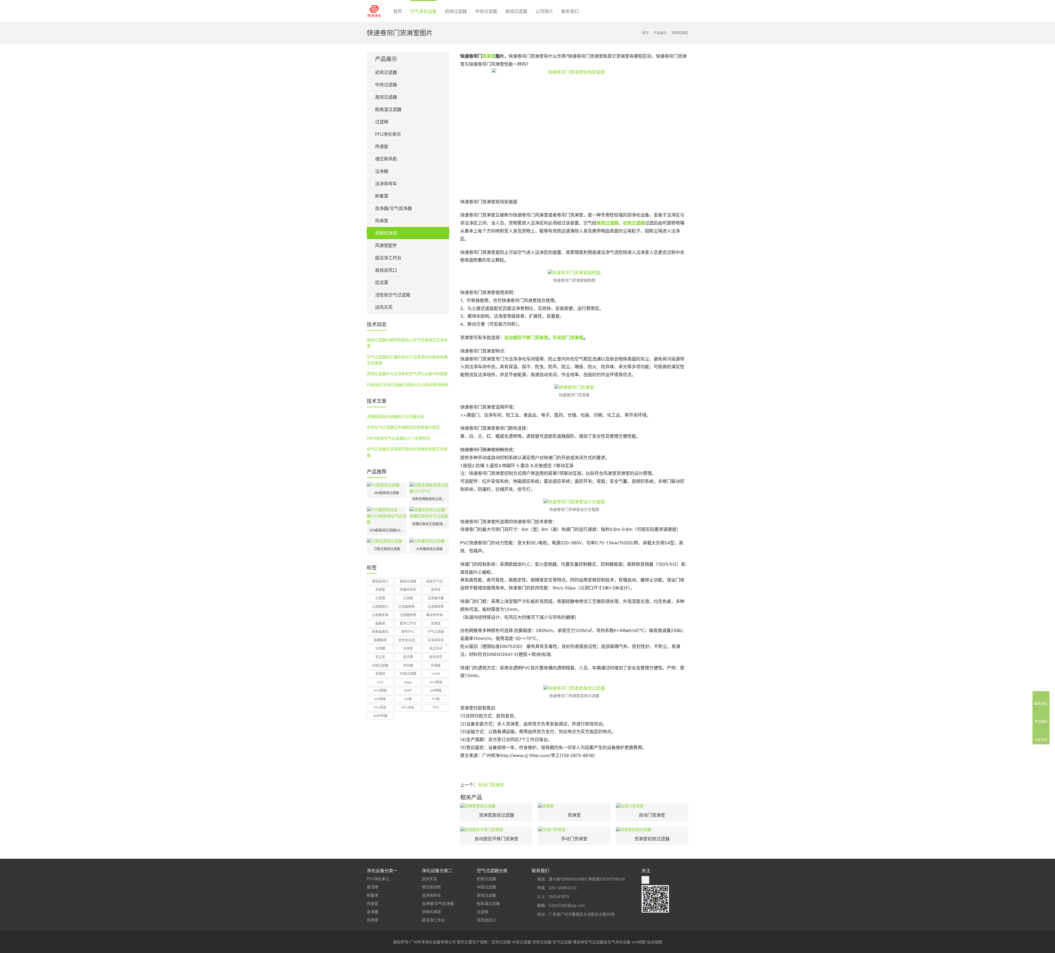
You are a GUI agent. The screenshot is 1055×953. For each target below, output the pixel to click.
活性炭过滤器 (408, 640)
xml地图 (639, 942)
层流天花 (435, 657)
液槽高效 (380, 640)
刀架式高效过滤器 (387, 549)
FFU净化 (407, 707)
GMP (408, 690)
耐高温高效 (380, 632)
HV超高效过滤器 (386, 493)
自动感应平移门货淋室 (526, 337)
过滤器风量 (435, 598)
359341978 (559, 896)
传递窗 (381, 146)
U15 (380, 682)
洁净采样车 (386, 183)
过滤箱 (408, 598)
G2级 (408, 699)
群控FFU (407, 632)
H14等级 (435, 682)
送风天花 (384, 307)
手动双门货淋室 (568, 337)
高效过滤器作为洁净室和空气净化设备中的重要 (407, 373)
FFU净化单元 (388, 134)
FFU (436, 707)
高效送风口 (386, 270)
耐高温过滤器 (388, 109)
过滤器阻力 (380, 607)
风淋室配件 (386, 245)
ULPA (436, 674)
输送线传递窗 (436, 615)
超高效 (380, 623)
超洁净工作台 (388, 258)
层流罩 (381, 282)
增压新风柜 (386, 159)
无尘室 (380, 657)
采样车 (436, 590)
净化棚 (408, 665)
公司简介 (544, 11)
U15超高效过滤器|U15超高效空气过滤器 (387, 530)
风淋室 (381, 220)
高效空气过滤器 (437, 581)
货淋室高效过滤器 (496, 815)
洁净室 (408, 648)
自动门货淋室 (652, 815)
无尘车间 (435, 648)
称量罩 (381, 196)
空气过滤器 (435, 632)
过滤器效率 (435, 607)
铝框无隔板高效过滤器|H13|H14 (429, 499)
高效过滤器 (516, 11)
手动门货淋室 (491, 785)
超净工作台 (408, 623)
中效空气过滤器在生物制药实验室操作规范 (403, 427)
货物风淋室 (386, 233)
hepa (408, 682)
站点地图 (654, 942)
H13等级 (380, 690)
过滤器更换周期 (409, 607)
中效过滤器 (486, 11)
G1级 (436, 699)
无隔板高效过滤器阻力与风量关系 (395, 416)
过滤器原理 (408, 615)
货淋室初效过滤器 (652, 838)
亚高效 (380, 674)
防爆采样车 (408, 590)
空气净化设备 (423, 11)
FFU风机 (380, 707)
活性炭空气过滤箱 (392, 295)
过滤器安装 (380, 615)
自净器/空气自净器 (393, 208)
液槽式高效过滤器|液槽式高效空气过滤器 (429, 524)
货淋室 (488, 56)
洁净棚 (381, 171)
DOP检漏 (380, 716)
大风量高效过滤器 (429, 549)
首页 (397, 11)
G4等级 (436, 690)
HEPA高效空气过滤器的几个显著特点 (398, 438)
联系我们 (570, 11)
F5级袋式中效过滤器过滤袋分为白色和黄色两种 (407, 384)
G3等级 (380, 699)
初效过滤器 (456, 11)
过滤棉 (381, 121)
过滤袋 (380, 598)
